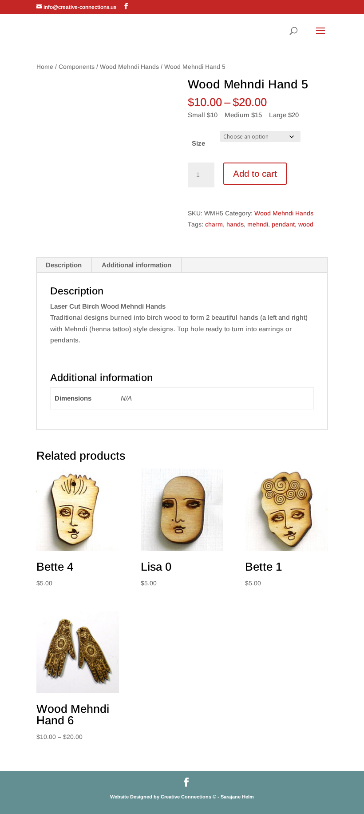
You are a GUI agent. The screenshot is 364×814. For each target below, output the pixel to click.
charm (214, 224)
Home (44, 67)
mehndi (257, 224)
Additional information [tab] (136, 265)
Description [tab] (64, 265)
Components (77, 67)
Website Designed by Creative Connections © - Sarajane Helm (182, 796)
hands (235, 224)
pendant (283, 224)
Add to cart (255, 174)
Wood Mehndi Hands (129, 67)
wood (305, 224)
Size (198, 143)
